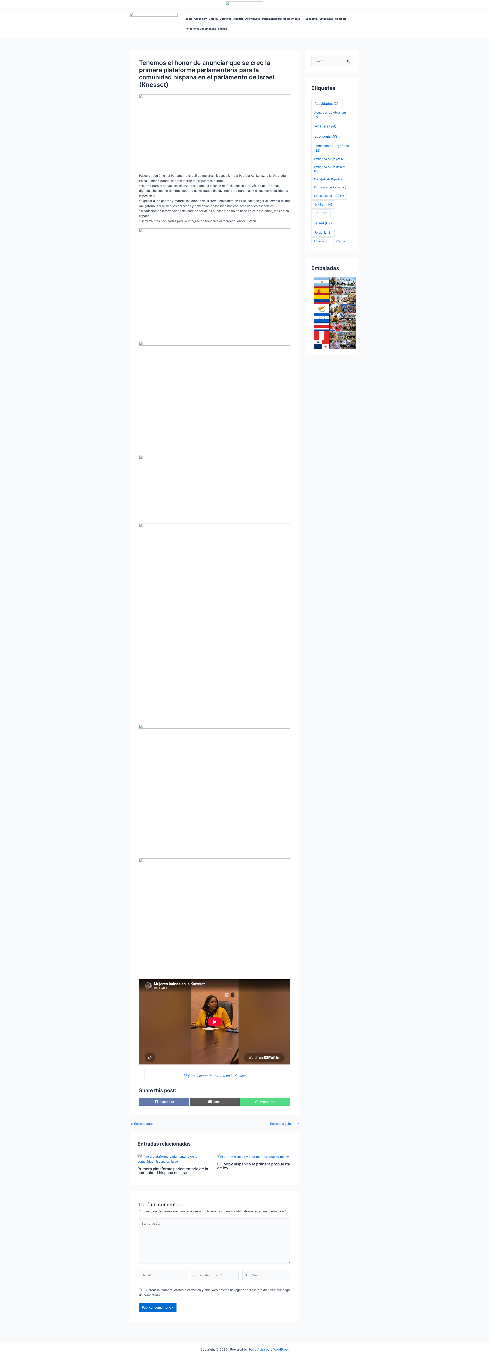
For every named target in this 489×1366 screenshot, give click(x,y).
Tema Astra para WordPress (269, 1349)
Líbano (321, 241)
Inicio (188, 18)
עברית (342, 241)
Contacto (341, 18)
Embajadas (326, 18)
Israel (323, 223)
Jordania (323, 232)
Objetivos (226, 18)
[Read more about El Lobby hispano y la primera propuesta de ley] (253, 1156)
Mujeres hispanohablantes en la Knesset (215, 1076)
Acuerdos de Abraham (330, 115)
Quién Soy (200, 18)
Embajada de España (329, 179)
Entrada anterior (144, 1123)
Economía (311, 18)
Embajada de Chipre (329, 159)
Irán (320, 214)
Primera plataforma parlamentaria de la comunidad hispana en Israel (173, 1171)
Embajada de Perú (329, 196)
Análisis (238, 18)
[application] (302, 19)
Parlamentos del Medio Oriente (281, 18)
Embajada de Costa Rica (330, 169)
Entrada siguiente (284, 1123)
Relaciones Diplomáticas (200, 28)
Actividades (252, 18)
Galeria (213, 18)
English (222, 28)
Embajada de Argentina (331, 148)
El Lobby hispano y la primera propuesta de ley (253, 1166)
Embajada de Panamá (331, 187)
